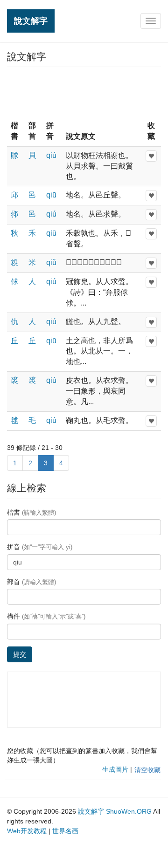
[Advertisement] (84, 92)
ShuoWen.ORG (129, 811)
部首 (31, 581)
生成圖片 (115, 769)
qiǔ (51, 262)
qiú (51, 155)
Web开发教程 (27, 831)
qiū (51, 195)
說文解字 (31, 21)
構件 (46, 616)
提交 (19, 654)
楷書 (31, 512)
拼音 (39, 547)
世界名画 (65, 831)
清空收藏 (147, 770)
